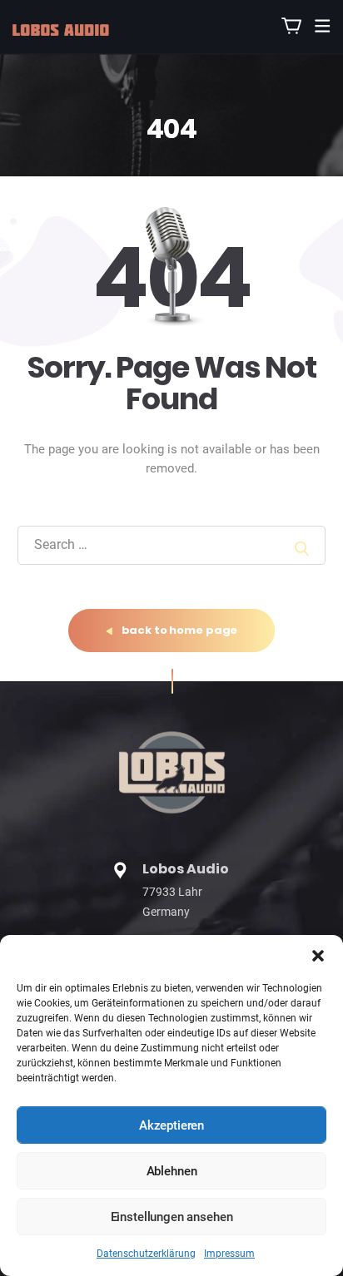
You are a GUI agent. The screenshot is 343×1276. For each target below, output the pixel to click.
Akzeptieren (171, 1125)
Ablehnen (172, 1171)
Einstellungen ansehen (172, 1216)
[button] (318, 955)
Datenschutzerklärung (146, 1253)
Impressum (229, 1253)
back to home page (178, 630)
